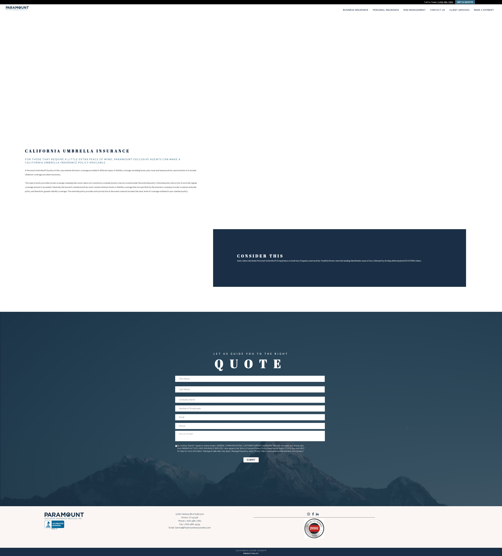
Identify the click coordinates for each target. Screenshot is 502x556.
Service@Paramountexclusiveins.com (193, 527)
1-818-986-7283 (445, 2)
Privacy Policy (251, 553)
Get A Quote (465, 2)
